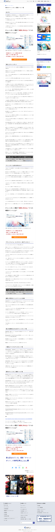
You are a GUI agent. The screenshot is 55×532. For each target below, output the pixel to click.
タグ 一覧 (5, 520)
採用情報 (42, 1)
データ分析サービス (24, 509)
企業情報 (38, 1)
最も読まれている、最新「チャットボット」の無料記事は (19, 459)
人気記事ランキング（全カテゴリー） (9, 518)
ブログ (36, 1)
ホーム (28, 1)
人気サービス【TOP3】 (24, 515)
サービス (31, 1)
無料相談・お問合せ (46, 1)
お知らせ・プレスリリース (41, 509)
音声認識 (5, 514)
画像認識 (5, 512)
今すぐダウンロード (44, 85)
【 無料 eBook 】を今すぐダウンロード (19, 59)
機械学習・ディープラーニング (8, 510)
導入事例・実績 (23, 517)
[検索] (34, 523)
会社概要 (39, 505)
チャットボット (31, 470)
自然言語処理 (6, 508)
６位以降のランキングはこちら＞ (42, 54)
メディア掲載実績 (40, 507)
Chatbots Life (31, 472)
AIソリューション (23, 507)
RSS (38, 69)
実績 (33, 1)
